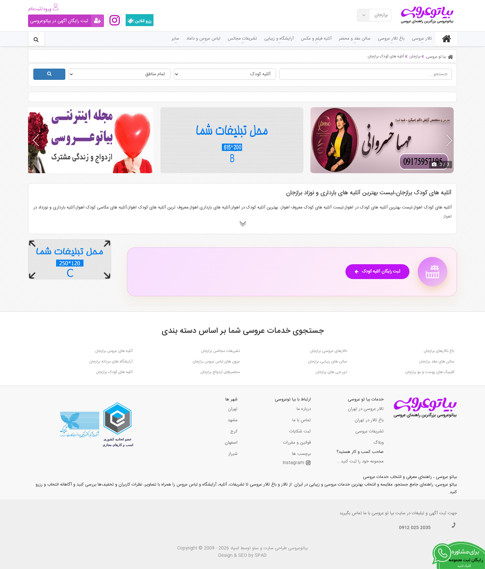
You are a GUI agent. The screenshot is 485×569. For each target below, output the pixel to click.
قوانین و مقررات (297, 442)
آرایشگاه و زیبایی (279, 38)
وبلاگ (378, 442)
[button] (449, 140)
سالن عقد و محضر (355, 38)
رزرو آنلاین (143, 21)
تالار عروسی (422, 38)
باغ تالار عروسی (391, 38)
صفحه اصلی (446, 39)
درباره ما (304, 409)
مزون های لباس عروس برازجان (216, 361)
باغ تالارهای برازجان (439, 351)
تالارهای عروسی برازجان (328, 351)
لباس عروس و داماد (203, 38)
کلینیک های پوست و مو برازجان (429, 372)
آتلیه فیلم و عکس (316, 38)
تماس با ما (301, 420)
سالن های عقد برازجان (436, 361)
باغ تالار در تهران (369, 420)
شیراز (233, 454)
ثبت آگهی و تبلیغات (429, 513)
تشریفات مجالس (242, 38)
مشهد (233, 420)
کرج (234, 431)
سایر (175, 38)
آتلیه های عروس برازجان (114, 351)
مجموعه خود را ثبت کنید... (360, 461)
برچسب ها (301, 454)
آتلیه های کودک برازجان (114, 372)
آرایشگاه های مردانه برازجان (111, 361)
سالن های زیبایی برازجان (327, 361)
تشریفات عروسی (369, 431)
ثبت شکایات (300, 431)
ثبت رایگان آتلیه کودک (381, 271)
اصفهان (231, 442)
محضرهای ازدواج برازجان (220, 372)
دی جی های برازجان (331, 372)
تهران (233, 409)
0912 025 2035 (415, 527)
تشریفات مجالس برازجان (220, 351)
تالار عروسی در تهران (366, 409)
